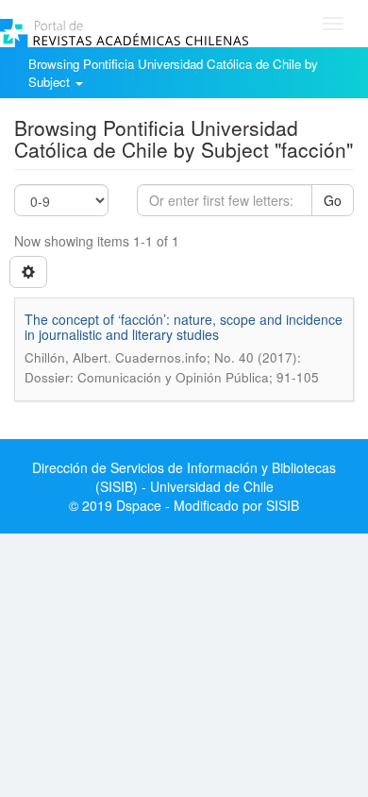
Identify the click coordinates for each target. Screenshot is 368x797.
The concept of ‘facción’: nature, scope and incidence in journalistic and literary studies (184, 326)
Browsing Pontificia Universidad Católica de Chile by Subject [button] (173, 73)
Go (333, 200)
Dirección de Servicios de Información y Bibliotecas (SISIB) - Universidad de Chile (184, 477)
